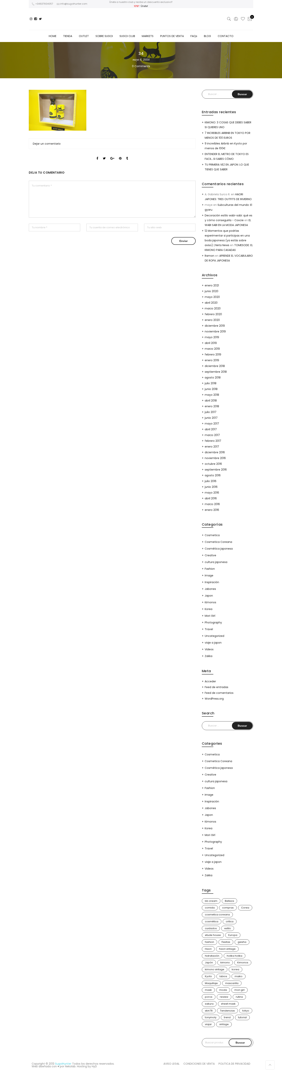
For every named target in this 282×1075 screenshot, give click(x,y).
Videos (209, 649)
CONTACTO (225, 36)
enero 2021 (212, 285)
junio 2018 (211, 389)
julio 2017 (210, 412)
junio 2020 (211, 291)
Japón (209, 962)
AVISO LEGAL (171, 1064)
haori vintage (227, 949)
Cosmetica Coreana (218, 542)
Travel (209, 629)
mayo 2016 (212, 493)
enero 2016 (212, 510)
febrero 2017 (213, 441)
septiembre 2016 (216, 470)
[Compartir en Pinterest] (120, 155)
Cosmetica (212, 535)
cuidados (211, 928)
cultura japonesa (216, 562)
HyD (94, 1066)
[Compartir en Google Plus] (112, 155)
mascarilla (231, 983)
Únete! (144, 6)
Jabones (210, 589)
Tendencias (227, 1010)
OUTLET (84, 36)
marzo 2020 (213, 308)
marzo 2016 (212, 504)
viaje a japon (213, 643)
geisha (242, 942)
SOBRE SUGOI (104, 36)
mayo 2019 (212, 337)
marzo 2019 (212, 349)
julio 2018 (210, 383)
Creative (210, 555)
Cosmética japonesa (219, 549)
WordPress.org (214, 699)
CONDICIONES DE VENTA (199, 1064)
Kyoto (208, 976)
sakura (209, 1004)
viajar (208, 1024)
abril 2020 (211, 303)
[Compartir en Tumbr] (127, 155)
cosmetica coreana (217, 914)
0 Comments (141, 66)
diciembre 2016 (215, 452)
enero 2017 (212, 446)
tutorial (242, 1017)
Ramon (209, 256)
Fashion (210, 569)
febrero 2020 (213, 314)
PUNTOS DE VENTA (172, 36)
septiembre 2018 (216, 372)
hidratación (212, 956)
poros (208, 997)
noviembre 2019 (215, 331)
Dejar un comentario (47, 144)
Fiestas (226, 942)
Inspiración (212, 582)
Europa (232, 935)
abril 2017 (211, 429)
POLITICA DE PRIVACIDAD (234, 1064)
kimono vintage (214, 969)
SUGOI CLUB (127, 36)
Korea (208, 609)
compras (228, 907)
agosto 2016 (213, 475)
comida (210, 907)
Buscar (240, 1042)
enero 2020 (212, 320)
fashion (209, 942)
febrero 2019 (213, 354)
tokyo (245, 1010)
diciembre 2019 (215, 326)
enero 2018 (212, 406)
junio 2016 (211, 487)
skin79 (209, 1010)
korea (235, 969)
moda (223, 990)
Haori (208, 949)
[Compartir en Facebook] (97, 155)
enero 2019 (212, 360)
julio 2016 (210, 481)
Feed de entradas (216, 687)
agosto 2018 (213, 377)
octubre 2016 (213, 464)
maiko (238, 976)
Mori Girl (210, 616)
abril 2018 (211, 400)
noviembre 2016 (215, 458)
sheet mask (228, 1004)
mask (208, 990)
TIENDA (67, 36)
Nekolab (70, 1066)
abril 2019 (211, 343)
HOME (52, 36)
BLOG (207, 36)
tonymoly (210, 1017)
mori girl (239, 990)
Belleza (229, 901)
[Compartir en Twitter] (104, 155)
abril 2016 (211, 498)
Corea (245, 907)
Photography (213, 622)
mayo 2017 (212, 423)
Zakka (208, 656)
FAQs (193, 36)
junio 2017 (211, 418)
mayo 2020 (212, 297)
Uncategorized (214, 636)
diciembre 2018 (215, 366)
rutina (239, 997)
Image (209, 575)
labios (223, 976)
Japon (209, 596)
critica (229, 921)
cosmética (211, 921)
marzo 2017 (212, 435)
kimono (225, 962)
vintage (224, 1024)
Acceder (210, 681)
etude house (213, 935)
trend (227, 1017)
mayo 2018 (212, 395)
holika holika (234, 956)
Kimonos (210, 602)
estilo (227, 928)
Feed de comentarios (219, 693)
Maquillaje (211, 983)
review (224, 997)
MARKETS (147, 36)
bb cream (211, 901)
